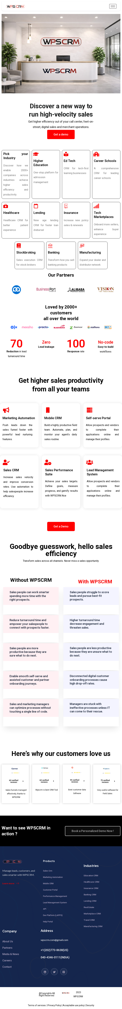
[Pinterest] (63, 971)
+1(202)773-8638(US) (54, 950)
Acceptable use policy (74, 1005)
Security (90, 1005)
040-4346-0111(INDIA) (55, 957)
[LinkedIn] (44, 971)
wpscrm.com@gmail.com (54, 939)
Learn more (8, 883)
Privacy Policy (54, 1005)
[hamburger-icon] (112, 6)
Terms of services (37, 1005)
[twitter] (54, 971)
